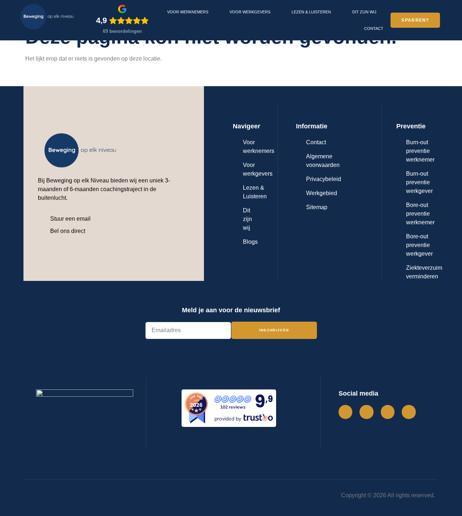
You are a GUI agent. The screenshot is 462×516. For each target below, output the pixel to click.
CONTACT (373, 28)
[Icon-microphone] (408, 412)
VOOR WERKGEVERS (250, 12)
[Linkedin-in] (366, 412)
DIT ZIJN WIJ (364, 12)
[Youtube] (388, 412)
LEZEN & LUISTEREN (311, 12)
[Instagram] (345, 412)
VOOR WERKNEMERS (187, 12)
